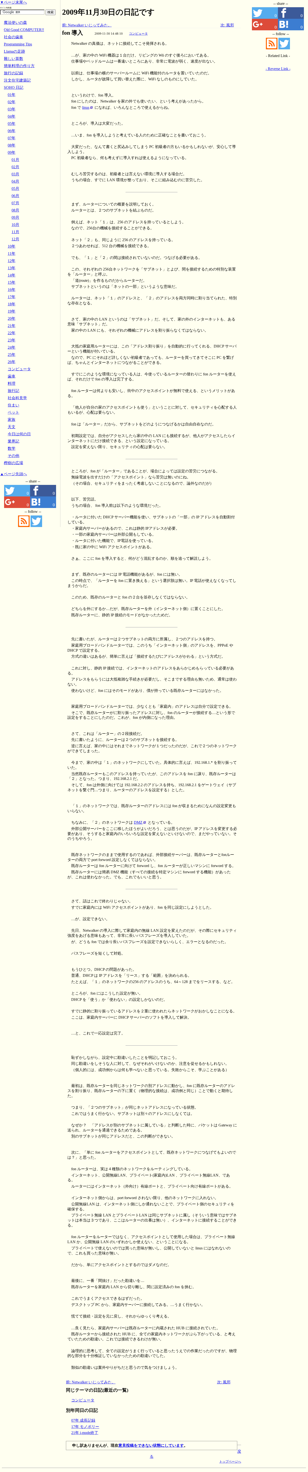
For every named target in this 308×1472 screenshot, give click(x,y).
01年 (11, 95)
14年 (11, 275)
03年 (11, 109)
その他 (13, 456)
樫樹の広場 (13, 463)
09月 (15, 217)
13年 (11, 268)
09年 (11, 152)
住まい (13, 405)
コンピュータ (138, 33)
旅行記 (13, 391)
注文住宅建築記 (17, 80)
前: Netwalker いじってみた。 (87, 25)
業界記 (13, 441)
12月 (15, 239)
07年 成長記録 (83, 1420)
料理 (11, 383)
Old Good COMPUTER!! (24, 30)
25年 (11, 355)
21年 (11, 326)
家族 (11, 420)
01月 (15, 160)
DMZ (138, 822)
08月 (15, 210)
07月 (15, 203)
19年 (11, 311)
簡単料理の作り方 (19, 66)
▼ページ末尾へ (13, 2)
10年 (11, 246)
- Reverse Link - (278, 69)
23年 (11, 340)
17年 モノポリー (85, 1427)
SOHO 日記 (13, 87)
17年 (11, 297)
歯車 (11, 376)
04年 (11, 116)
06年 (11, 131)
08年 (11, 145)
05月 (15, 188)
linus (85, 107)
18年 (11, 304)
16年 (11, 290)
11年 (11, 253)
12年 (11, 261)
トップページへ (230, 1461)
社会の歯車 (13, 37)
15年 (11, 282)
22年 (11, 333)
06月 (15, 196)
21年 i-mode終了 (84, 1433)
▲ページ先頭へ (13, 474)
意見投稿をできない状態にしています (151, 1445)
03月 (15, 174)
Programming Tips (18, 44)
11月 (15, 232)
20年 (11, 318)
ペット (13, 412)
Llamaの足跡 (14, 51)
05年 (11, 124)
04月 (15, 181)
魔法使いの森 (15, 22)
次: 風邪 (227, 25)
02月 (15, 167)
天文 (11, 427)
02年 (11, 102)
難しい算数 (13, 59)
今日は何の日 (19, 434)
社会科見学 (17, 398)
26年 (11, 362)
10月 (15, 225)
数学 (11, 448)
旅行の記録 (13, 73)
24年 (11, 347)
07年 (11, 138)
